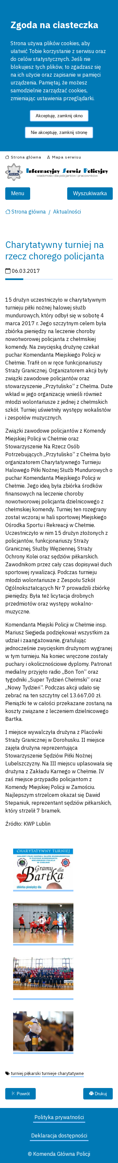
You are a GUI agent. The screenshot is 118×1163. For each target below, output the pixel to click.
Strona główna (28, 211)
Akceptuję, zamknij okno (59, 115)
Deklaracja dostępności (59, 1135)
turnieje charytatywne (63, 1073)
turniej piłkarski (26, 1073)
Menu (17, 193)
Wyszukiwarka (90, 193)
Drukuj (100, 1093)
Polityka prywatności (59, 1117)
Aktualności (67, 211)
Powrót (22, 1093)
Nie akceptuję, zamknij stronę (59, 132)
